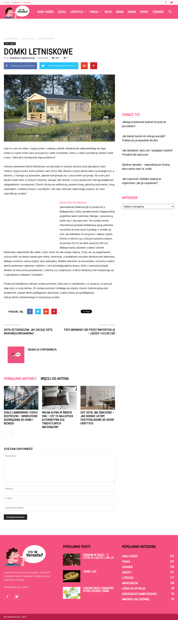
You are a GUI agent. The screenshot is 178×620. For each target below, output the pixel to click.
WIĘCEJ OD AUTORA (55, 379)
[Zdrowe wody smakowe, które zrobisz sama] (71, 593)
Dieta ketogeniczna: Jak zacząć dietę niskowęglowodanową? (28, 331)
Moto (108, 12)
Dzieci (62, 12)
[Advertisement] (89, 28)
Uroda (132, 12)
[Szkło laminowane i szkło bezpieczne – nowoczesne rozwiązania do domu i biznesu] (21, 398)
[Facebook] (165, 2)
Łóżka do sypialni (133, 588)
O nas (6, 2)
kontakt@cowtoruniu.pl (42, 587)
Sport (144, 12)
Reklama (16, 2)
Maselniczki (130, 583)
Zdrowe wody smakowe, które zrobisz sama (98, 590)
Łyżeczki (127, 577)
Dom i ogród (45, 12)
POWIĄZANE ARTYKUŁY (20, 379)
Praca (94, 12)
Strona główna (11, 38)
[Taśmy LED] (71, 576)
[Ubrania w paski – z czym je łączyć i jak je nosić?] (71, 560)
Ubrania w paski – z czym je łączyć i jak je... (99, 556)
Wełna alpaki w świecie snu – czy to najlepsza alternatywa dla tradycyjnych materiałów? (57, 420)
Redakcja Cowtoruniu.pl (22, 58)
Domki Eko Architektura (73, 202)
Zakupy (127, 572)
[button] (170, 12)
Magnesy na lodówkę (135, 599)
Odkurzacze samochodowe (139, 594)
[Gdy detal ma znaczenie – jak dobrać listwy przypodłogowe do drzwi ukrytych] (97, 398)
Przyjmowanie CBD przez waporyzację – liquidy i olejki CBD (89, 331)
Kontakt (27, 2)
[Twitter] (171, 2)
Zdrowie (158, 12)
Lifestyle (76, 12)
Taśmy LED (89, 571)
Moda (120, 12)
